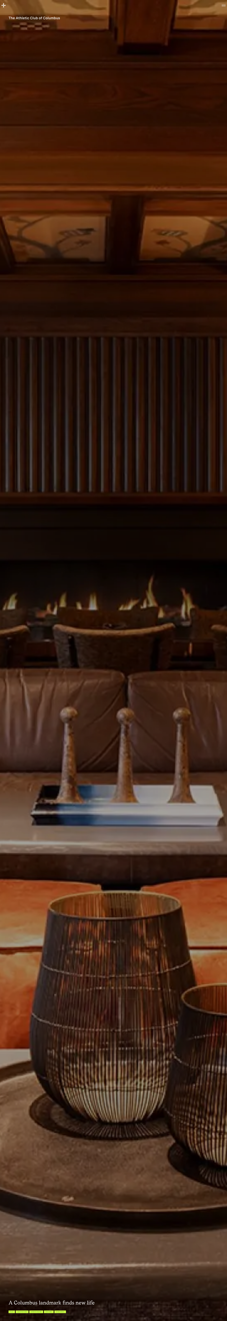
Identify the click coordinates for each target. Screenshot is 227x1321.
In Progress (60, 1311)
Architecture (22, 1311)
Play (11, 1311)
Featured (49, 1311)
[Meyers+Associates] (3, 5)
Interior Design (36, 1311)
